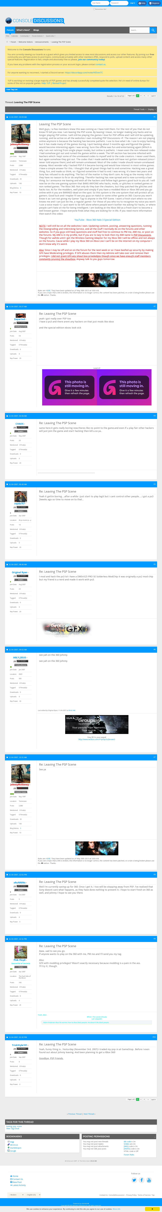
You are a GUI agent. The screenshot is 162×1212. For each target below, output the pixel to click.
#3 (155, 416)
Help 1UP (45, 83)
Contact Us (16, 1179)
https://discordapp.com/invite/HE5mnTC (84, 72)
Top (153, 1195)
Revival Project (59, 83)
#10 (154, 1037)
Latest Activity (18, 1185)
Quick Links (50, 36)
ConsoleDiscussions (116, 1195)
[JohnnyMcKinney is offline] (21, 133)
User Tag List (11, 89)
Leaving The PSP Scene (27, 102)
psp (14, 1126)
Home (14, 1176)
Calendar (14, 36)
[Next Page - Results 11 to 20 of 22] (148, 96)
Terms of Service (144, 1195)
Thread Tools (139, 109)
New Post (16, 1182)
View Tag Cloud (12, 1128)
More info (116, 1209)
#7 (155, 757)
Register (154, 3)
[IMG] (126, 1146)
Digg (12, 1142)
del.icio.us (14, 1145)
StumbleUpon (15, 1148)
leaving (9, 1126)
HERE (48, 290)
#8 (155, 874)
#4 (155, 484)
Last (152, 96)
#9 (155, 939)
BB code (127, 1141)
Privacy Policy (131, 1195)
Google (13, 1151)
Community (24, 36)
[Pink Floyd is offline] (21, 952)
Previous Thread (75, 1114)
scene (19, 1126)
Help (142, 3)
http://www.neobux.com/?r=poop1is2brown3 (97, 739)
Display (151, 109)
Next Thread (89, 1114)
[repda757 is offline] (21, 496)
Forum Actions (37, 36)
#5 (155, 564)
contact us (101, 64)
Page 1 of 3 (131, 96)
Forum (10, 30)
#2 (155, 306)
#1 (155, 117)
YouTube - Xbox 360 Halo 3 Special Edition (97, 219)
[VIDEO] (127, 1148)
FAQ (7, 36)
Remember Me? (100, 9)
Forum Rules (129, 1154)
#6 (155, 649)
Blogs (36, 30)
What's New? (23, 30)
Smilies (126, 1144)
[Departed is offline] (21, 315)
